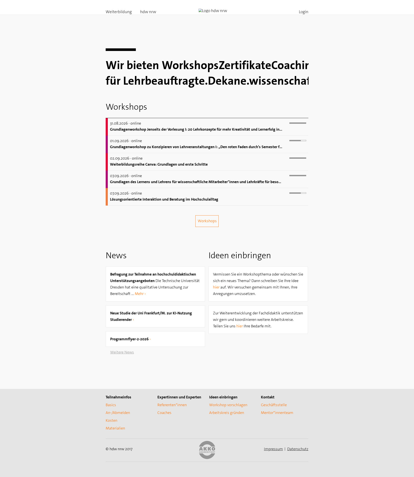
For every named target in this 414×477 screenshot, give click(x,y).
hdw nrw (148, 11)
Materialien (115, 428)
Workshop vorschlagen (228, 404)
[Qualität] (207, 457)
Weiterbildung (119, 11)
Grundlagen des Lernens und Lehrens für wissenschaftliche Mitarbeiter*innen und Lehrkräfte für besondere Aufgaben (196, 181)
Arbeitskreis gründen (226, 412)
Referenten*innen (172, 404)
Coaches (164, 412)
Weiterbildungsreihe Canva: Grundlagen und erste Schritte (159, 164)
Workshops (207, 220)
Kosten (111, 420)
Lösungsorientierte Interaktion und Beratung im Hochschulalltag (164, 199)
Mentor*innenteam (277, 412)
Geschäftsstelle (274, 404)
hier (216, 287)
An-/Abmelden (118, 412)
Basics (111, 404)
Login (303, 11)
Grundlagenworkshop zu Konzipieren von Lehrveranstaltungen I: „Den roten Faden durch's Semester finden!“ (196, 146)
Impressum (273, 449)
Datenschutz (297, 449)
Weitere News (122, 352)
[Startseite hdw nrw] (213, 11)
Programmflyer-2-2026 (129, 339)
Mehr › (140, 293)
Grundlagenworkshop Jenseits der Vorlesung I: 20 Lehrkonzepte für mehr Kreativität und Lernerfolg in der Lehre (196, 129)
